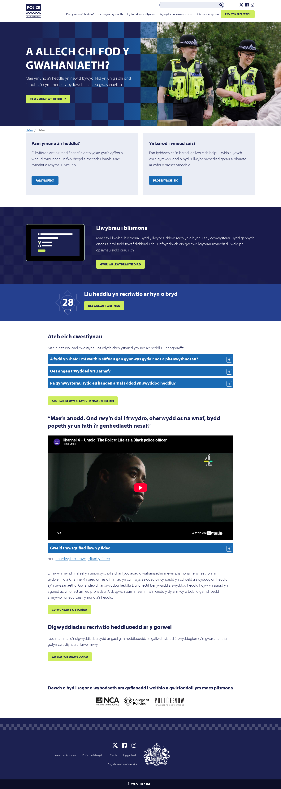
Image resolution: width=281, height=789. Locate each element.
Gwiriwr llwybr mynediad (120, 264)
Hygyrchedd (130, 755)
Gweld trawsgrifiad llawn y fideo (80, 548)
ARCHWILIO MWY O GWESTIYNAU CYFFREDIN (83, 401)
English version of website (122, 764)
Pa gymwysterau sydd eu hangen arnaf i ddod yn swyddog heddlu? (113, 383)
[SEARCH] (221, 5)
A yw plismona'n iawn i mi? (176, 14)
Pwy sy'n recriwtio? (238, 14)
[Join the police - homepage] (33, 12)
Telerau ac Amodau (65, 755)
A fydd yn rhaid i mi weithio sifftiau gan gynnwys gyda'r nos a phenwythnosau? (124, 359)
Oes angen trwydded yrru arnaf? (80, 371)
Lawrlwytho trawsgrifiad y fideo (83, 558)
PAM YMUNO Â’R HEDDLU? (48, 99)
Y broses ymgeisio (208, 14)
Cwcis (113, 755)
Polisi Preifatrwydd (92, 755)
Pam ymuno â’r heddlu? (80, 14)
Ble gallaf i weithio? (104, 306)
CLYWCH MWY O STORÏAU (69, 609)
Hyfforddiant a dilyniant (141, 14)
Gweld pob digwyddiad (70, 657)
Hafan (29, 130)
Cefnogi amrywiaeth (110, 14)
